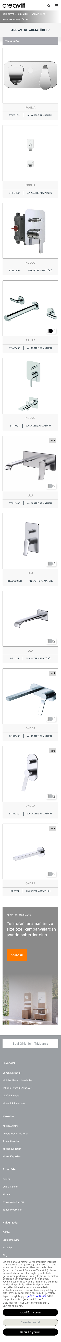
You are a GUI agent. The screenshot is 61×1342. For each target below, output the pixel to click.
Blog (5, 1255)
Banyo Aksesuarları (13, 1202)
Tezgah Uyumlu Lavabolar (17, 1087)
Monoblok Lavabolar (14, 1103)
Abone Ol (17, 955)
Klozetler (8, 1116)
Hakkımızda (10, 1222)
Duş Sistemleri (10, 1186)
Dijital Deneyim (11, 1239)
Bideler (6, 1179)
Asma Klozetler (11, 1141)
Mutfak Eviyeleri (11, 1095)
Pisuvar (7, 1194)
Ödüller (6, 1232)
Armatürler (9, 1169)
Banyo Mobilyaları (12, 1209)
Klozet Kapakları (11, 1156)
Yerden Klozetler (12, 1148)
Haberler (7, 1247)
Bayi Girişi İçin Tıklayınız (30, 1043)
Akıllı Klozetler (10, 1125)
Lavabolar (9, 1063)
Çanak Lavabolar (12, 1072)
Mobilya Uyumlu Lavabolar (17, 1080)
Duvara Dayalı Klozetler (15, 1133)
